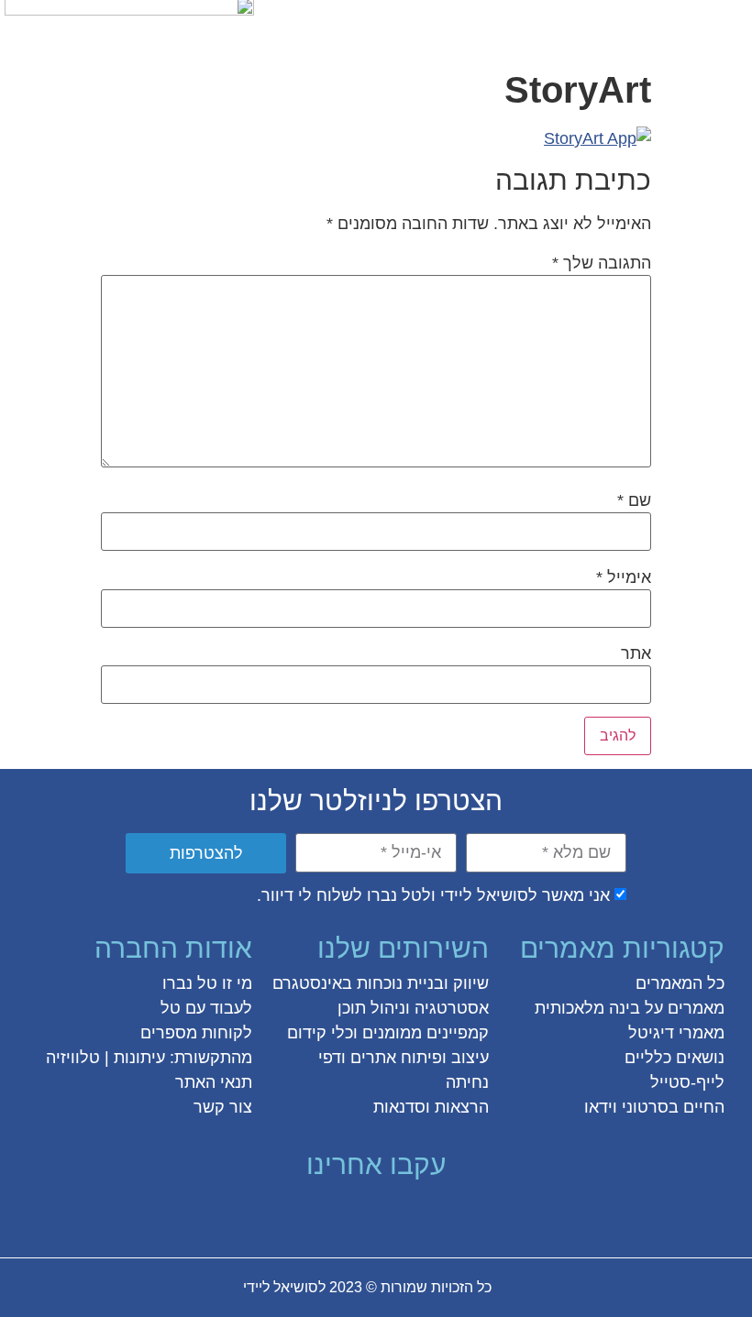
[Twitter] (425, 1213)
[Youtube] (293, 1213)
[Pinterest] (359, 1213)
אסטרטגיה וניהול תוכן (413, 1008)
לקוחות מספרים (196, 1033)
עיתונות (139, 1057)
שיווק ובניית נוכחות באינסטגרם (380, 983)
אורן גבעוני (87, 1287)
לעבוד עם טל (206, 1008)
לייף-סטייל (687, 1082)
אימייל (623, 577)
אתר (636, 653)
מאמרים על (682, 1008)
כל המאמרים (680, 983)
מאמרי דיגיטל (676, 1033)
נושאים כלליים (674, 1057)
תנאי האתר (213, 1082)
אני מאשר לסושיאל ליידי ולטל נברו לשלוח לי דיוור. (433, 895)
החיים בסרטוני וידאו (654, 1107)
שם (634, 500)
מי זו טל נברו (207, 983)
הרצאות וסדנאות (431, 1107)
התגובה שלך (601, 263)
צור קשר (223, 1107)
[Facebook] (458, 1213)
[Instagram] (392, 1213)
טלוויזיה (73, 1057)
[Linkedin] (326, 1213)
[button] (728, 24)
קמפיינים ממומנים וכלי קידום (388, 1033)
